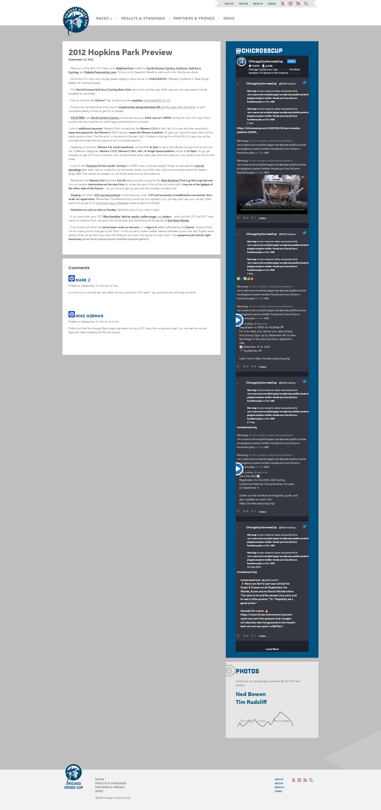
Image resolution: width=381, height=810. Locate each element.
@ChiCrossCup (287, 83)
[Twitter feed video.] (272, 194)
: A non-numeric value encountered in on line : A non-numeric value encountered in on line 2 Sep (278, 107)
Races (99, 779)
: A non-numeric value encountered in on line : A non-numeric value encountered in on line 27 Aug (278, 406)
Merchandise (111, 216)
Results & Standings (143, 18)
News (229, 18)
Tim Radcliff (251, 702)
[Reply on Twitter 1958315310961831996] (239, 636)
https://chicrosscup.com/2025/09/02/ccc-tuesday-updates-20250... (269, 130)
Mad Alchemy (170, 180)
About (229, 3)
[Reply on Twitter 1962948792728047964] (239, 218)
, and (146, 216)
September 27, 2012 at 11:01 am (100, 285)
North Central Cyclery (161, 68)
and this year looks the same (157, 107)
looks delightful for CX (151, 100)
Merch (258, 3)
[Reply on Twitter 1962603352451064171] (239, 366)
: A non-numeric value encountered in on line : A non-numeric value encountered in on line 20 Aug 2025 (278, 551)
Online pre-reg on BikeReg (112, 203)
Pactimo (91, 166)
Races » (104, 18)
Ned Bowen (251, 694)
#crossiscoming (247, 427)
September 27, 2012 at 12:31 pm (100, 321)
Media (243, 3)
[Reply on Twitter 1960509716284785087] (239, 511)
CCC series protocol (107, 195)
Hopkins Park (124, 68)
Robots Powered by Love (100, 72)
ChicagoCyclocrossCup (261, 83)
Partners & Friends (194, 18)
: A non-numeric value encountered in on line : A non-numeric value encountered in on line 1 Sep (278, 257)
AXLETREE (78, 118)
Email (272, 3)
